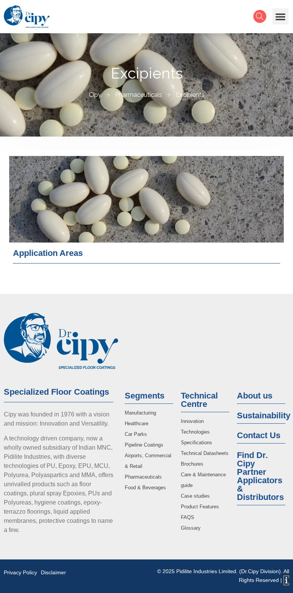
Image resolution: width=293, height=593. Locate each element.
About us (254, 395)
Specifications (196, 442)
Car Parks (136, 434)
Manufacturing (140, 413)
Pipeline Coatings (144, 445)
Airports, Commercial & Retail (148, 461)
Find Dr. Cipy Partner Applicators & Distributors (260, 476)
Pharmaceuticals (143, 477)
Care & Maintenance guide (203, 480)
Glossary (191, 528)
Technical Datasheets (205, 453)
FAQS (187, 517)
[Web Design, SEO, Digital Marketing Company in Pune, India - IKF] (286, 580)
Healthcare (136, 423)
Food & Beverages (145, 487)
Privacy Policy (20, 572)
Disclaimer (53, 572)
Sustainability (263, 415)
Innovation (192, 421)
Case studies (195, 496)
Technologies (195, 432)
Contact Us (258, 435)
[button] (280, 16)
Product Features (200, 506)
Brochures (192, 464)
